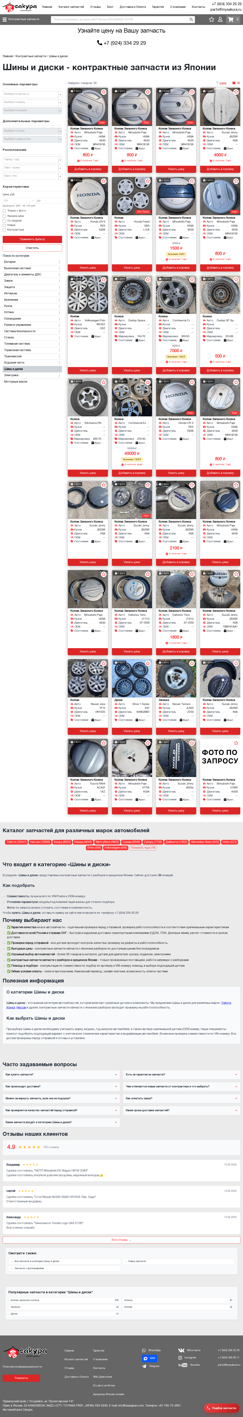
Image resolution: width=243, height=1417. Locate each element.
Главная (47, 7)
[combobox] (32, 94)
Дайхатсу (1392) (176, 842)
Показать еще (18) (143, 848)
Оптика (9, 312)
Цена (223, 83)
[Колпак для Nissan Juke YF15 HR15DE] (88, 678)
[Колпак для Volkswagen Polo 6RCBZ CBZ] (88, 295)
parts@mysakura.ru (226, 9)
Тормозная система (17, 350)
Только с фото (16, 211)
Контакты (198, 7)
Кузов (8, 306)
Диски (65, 1314)
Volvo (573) (230, 842)
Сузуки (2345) (131, 842)
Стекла (9, 337)
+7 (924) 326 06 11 (228, 1358)
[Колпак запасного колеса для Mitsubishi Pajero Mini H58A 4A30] (88, 107)
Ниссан (21, 1007)
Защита (9, 287)
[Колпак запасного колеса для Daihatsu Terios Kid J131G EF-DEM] (176, 589)
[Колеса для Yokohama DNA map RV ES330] (88, 397)
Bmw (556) (94, 848)
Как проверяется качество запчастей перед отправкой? (41, 1110)
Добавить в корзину (87, 169)
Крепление (11, 300)
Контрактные (15, 230)
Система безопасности (19, 331)
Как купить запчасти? (19, 1074)
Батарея (9, 262)
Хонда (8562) (62, 842)
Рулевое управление (17, 325)
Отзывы (95, 7)
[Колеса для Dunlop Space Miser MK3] (132, 295)
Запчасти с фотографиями (29, 1268)
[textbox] (31, 94)
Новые (11, 225)
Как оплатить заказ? (139, 1098)
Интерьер (10, 293)
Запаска (65, 1307)
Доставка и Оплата (133, 7)
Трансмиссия (13, 356)
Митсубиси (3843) (107, 842)
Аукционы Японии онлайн (108, 1394)
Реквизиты (21, 1378)
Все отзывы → (121, 1240)
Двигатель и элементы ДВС (22, 274)
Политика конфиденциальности (22, 1367)
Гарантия (158, 7)
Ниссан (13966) (40, 842)
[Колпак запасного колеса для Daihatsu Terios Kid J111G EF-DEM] (132, 589)
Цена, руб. (9, 195)
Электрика (11, 375)
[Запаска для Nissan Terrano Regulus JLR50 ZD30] (176, 678)
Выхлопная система (17, 268)
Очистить (32, 248)
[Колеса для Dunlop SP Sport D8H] (220, 295)
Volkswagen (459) (116, 848)
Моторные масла (15, 382)
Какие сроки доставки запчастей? (147, 1110)
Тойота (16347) (16, 842)
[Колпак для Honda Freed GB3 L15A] (132, 196)
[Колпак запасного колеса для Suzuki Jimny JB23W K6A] (220, 107)
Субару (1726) (153, 842)
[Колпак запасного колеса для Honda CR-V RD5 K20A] (88, 196)
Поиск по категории (16, 256)
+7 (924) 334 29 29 (227, 4)
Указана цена (15, 216)
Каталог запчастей (71, 7)
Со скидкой (14, 221)
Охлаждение (12, 319)
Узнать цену (176, 169)
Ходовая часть (14, 363)
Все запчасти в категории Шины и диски (37, 1261)
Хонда (10, 1007)
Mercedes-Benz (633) (205, 842)
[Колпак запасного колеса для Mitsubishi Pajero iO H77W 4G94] (132, 758)
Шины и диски (13, 369)
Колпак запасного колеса (65, 1300)
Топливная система (17, 344)
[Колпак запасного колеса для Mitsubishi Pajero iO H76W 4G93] (220, 758)
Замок (8, 281)
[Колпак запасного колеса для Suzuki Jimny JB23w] (176, 758)
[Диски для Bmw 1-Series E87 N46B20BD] (132, 678)
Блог (110, 7)
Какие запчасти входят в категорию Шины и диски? (39, 1122)
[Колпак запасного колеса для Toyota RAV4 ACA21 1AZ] (88, 758)
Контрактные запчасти (23, 19)
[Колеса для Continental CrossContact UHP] (176, 295)
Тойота (226, 1003)
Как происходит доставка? (23, 1086)
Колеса (178, 1300)
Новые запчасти (137, 1261)
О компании (178, 7)
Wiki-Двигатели (102, 1377)
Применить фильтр (32, 239)
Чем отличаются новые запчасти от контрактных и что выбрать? (167, 1086)
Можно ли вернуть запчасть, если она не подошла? (38, 1098)
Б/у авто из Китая (104, 1386)
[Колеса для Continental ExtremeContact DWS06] (132, 397)
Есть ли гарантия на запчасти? (145, 1074)
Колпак (178, 1307)
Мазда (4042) (83, 842)
